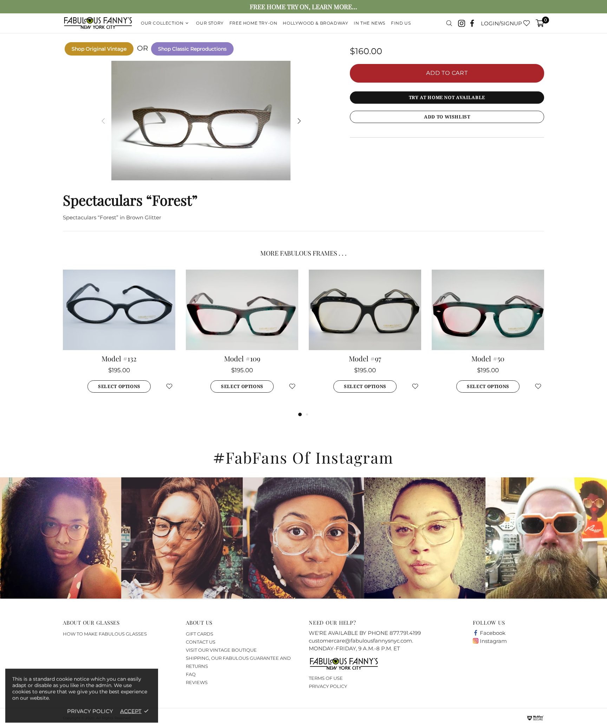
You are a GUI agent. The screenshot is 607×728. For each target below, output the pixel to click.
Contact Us (200, 642)
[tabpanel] (119, 340)
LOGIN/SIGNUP (501, 23)
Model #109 (242, 358)
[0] (540, 23)
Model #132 (119, 358)
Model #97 (365, 358)
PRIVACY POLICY (328, 686)
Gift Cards (199, 634)
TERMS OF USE (326, 678)
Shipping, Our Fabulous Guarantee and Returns (238, 662)
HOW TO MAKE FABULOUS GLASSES (105, 634)
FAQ (191, 674)
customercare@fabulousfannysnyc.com (360, 640)
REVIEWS (197, 682)
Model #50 (487, 358)
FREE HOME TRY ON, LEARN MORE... (303, 7)
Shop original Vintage (99, 49)
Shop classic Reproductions (192, 49)
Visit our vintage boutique (221, 650)
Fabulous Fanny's (98, 23)
